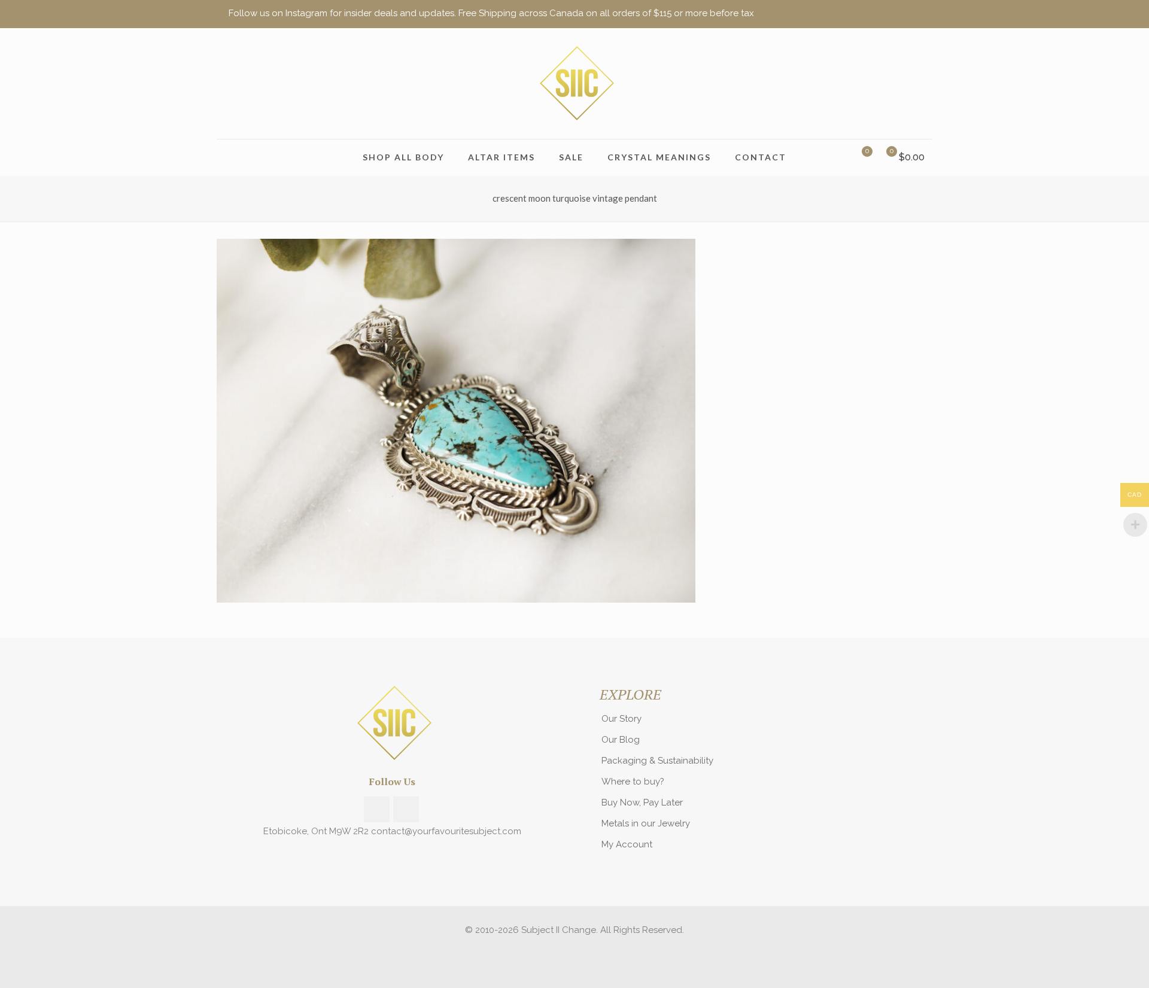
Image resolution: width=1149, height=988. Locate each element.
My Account (626, 844)
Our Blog (620, 739)
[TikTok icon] (913, 13)
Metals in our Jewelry (645, 823)
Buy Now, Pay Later (642, 802)
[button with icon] (377, 809)
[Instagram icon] (898, 13)
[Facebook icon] (883, 13)
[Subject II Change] (574, 83)
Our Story (621, 718)
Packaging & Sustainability (657, 760)
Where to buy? (632, 781)
